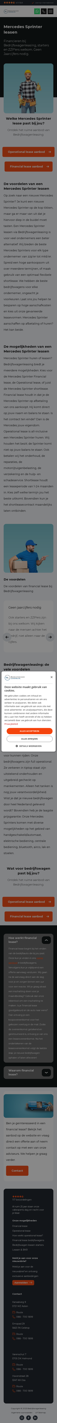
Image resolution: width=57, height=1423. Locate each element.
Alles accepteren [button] (29, 731)
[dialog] (28, 711)
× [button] (51, 677)
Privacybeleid (11, 723)
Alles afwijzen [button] (29, 738)
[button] (28, 746)
